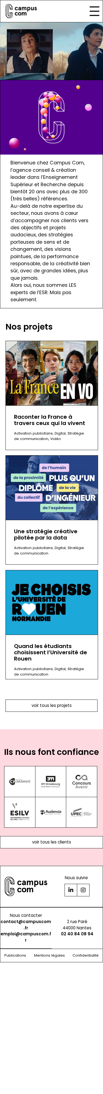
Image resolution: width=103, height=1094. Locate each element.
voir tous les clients (51, 842)
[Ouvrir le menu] (94, 11)
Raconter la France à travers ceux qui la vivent (49, 420)
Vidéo (55, 438)
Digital (60, 433)
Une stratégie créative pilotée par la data (45, 534)
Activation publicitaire (33, 433)
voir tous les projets (52, 705)
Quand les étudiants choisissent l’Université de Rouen (50, 652)
